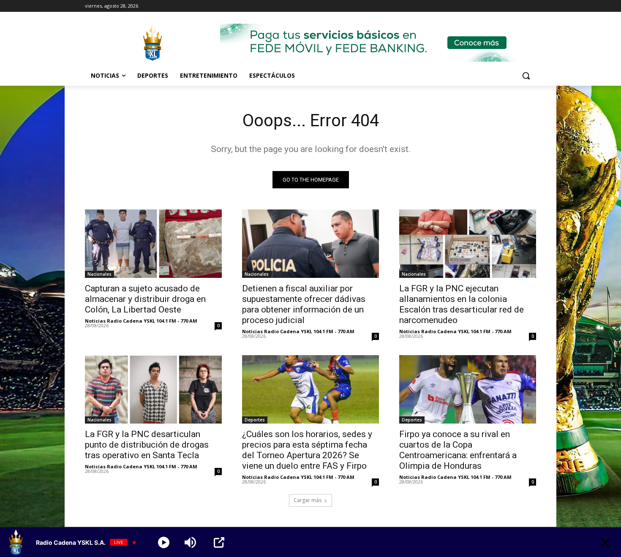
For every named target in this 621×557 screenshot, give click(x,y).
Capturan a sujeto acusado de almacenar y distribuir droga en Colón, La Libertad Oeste (145, 299)
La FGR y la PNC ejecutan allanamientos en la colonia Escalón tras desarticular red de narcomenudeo (461, 304)
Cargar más (307, 500)
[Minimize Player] (606, 542)
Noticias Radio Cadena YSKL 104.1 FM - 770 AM (141, 321)
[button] (526, 75)
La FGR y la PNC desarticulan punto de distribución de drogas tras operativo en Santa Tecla (147, 444)
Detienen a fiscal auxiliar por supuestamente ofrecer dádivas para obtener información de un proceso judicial (303, 304)
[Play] (164, 542)
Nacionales (99, 274)
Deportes (255, 420)
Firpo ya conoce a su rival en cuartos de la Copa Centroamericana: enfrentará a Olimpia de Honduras (458, 450)
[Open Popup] (219, 542)
